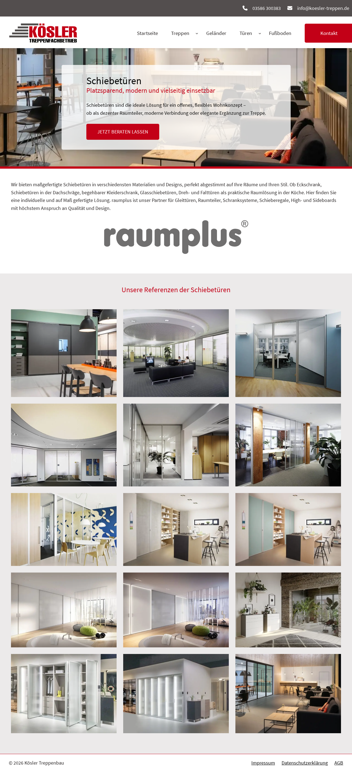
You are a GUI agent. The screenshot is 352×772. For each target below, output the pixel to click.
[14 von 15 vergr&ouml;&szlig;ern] (221, 661)
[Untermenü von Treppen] (197, 33)
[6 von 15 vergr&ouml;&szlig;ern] (334, 411)
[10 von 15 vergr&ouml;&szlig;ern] (109, 579)
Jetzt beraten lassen (122, 131)
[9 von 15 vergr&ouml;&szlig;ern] (334, 500)
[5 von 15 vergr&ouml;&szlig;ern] (221, 411)
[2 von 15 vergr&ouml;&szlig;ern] (221, 316)
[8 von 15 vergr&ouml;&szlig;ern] (221, 500)
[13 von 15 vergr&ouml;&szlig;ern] (109, 661)
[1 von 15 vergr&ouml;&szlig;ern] (109, 316)
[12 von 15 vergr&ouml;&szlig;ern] (334, 579)
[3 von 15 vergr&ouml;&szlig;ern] (334, 316)
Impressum (263, 763)
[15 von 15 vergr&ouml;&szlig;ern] (334, 661)
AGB (338, 763)
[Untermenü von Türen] (259, 33)
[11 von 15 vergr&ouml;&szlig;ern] (221, 579)
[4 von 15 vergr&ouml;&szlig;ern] (109, 411)
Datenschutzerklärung (305, 763)
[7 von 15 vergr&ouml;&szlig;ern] (109, 500)
